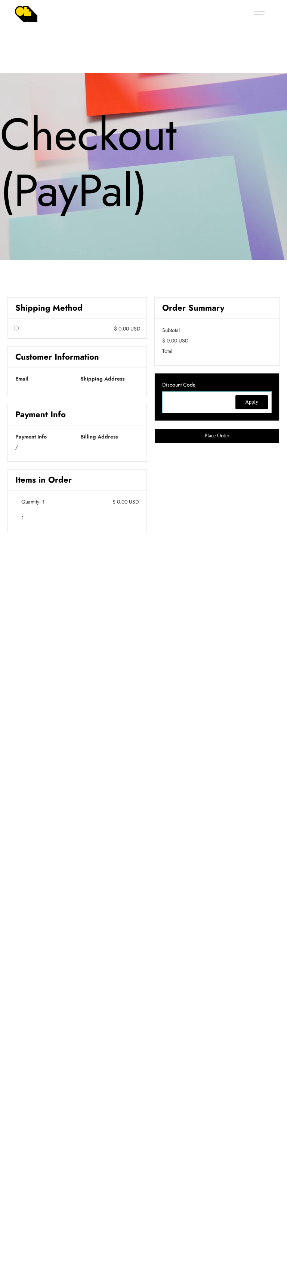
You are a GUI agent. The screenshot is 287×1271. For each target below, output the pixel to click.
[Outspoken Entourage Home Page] (26, 14)
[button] (259, 14)
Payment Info (31, 436)
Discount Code (178, 384)
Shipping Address (102, 378)
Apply (251, 402)
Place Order (216, 435)
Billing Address (99, 436)
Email (21, 378)
